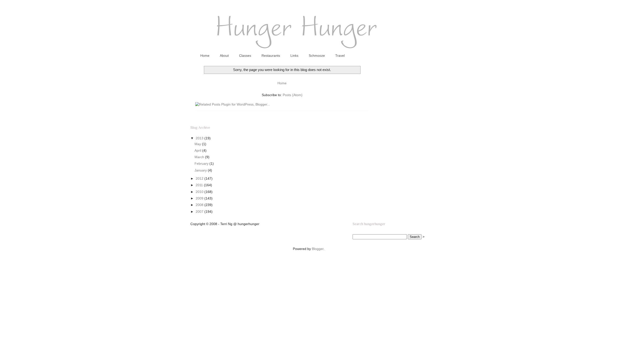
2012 (200, 178)
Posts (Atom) (292, 95)
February (201, 163)
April (198, 150)
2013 (200, 138)
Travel (340, 55)
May (198, 144)
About (224, 55)
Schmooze (317, 55)
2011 (200, 185)
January (201, 170)
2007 (200, 211)
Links (294, 55)
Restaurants (271, 55)
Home (204, 55)
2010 (200, 192)
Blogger (317, 249)
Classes (245, 55)
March (199, 157)
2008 (200, 205)
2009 (200, 198)
